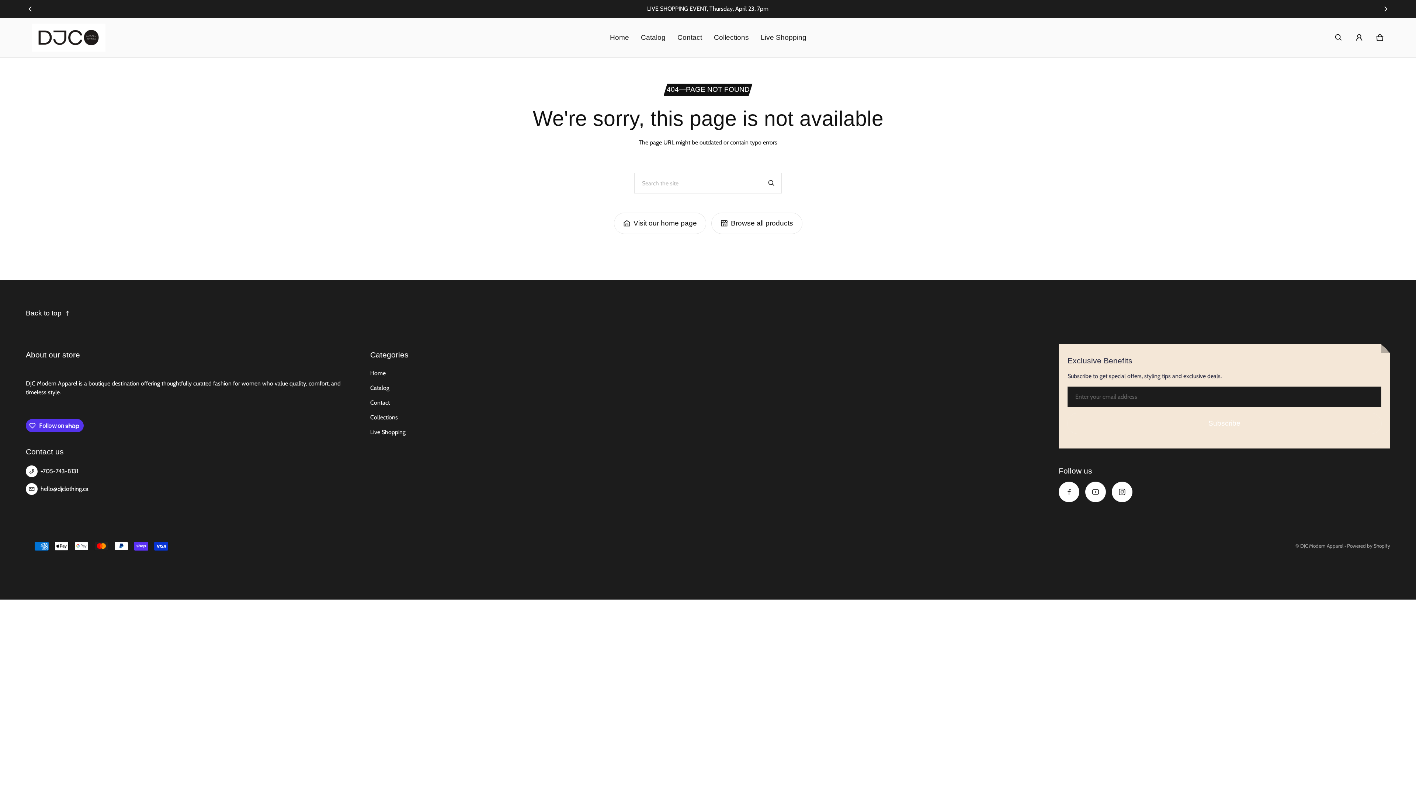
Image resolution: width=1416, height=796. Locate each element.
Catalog (653, 37)
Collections (731, 37)
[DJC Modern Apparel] (68, 38)
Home (619, 37)
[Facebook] (1069, 492)
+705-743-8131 (59, 471)
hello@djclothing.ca (64, 488)
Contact (689, 37)
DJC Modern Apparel (1321, 546)
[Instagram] (1122, 492)
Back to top (44, 313)
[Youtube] (1095, 492)
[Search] (771, 183)
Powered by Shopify (1368, 546)
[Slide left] (30, 8)
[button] (1338, 37)
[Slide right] (1385, 8)
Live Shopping (783, 37)
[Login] (1359, 37)
